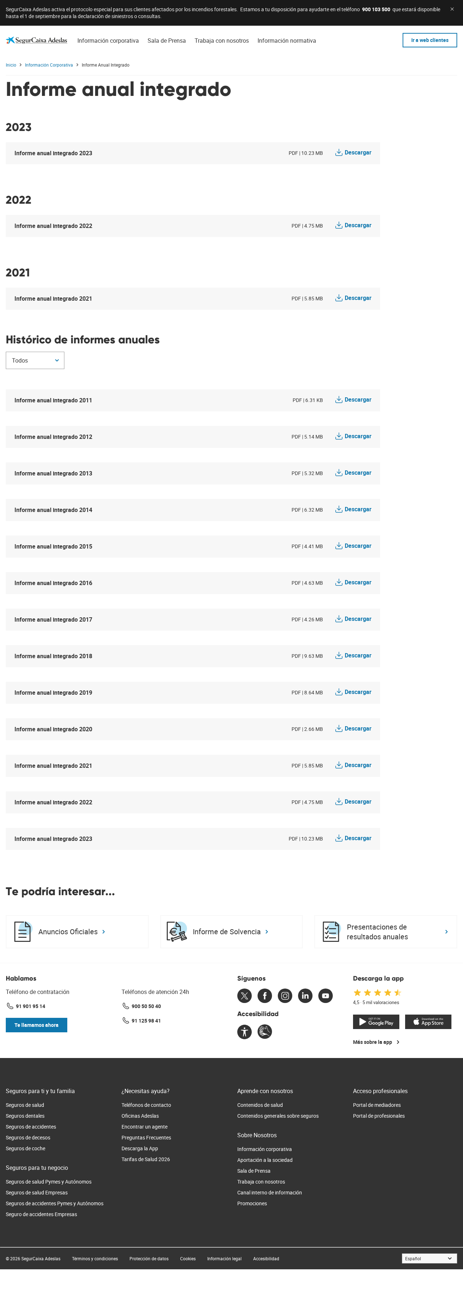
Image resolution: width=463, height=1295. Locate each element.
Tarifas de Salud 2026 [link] (146, 1159)
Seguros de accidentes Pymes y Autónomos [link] (54, 1203)
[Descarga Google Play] (376, 1022)
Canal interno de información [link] (269, 1192)
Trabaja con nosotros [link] (261, 1181)
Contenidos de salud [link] (260, 1104)
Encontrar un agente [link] (144, 1126)
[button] (36, 1025)
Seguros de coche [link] (25, 1148)
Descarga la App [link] (140, 1148)
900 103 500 (376, 9)
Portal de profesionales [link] (379, 1115)
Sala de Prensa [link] (254, 1170)
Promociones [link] (252, 1203)
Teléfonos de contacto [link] (146, 1104)
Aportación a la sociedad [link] (265, 1159)
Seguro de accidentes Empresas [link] (41, 1214)
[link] (36, 40)
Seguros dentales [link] (25, 1115)
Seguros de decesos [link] (28, 1137)
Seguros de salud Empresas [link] (37, 1192)
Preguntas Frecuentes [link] (146, 1137)
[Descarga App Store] (428, 1022)
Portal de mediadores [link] (377, 1104)
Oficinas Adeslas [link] (140, 1115)
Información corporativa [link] (264, 1149)
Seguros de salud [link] (25, 1104)
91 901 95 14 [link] (30, 1006)
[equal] (244, 1032)
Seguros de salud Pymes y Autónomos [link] (49, 1181)
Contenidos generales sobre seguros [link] (278, 1115)
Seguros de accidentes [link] (31, 1126)
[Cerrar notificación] (452, 9)
